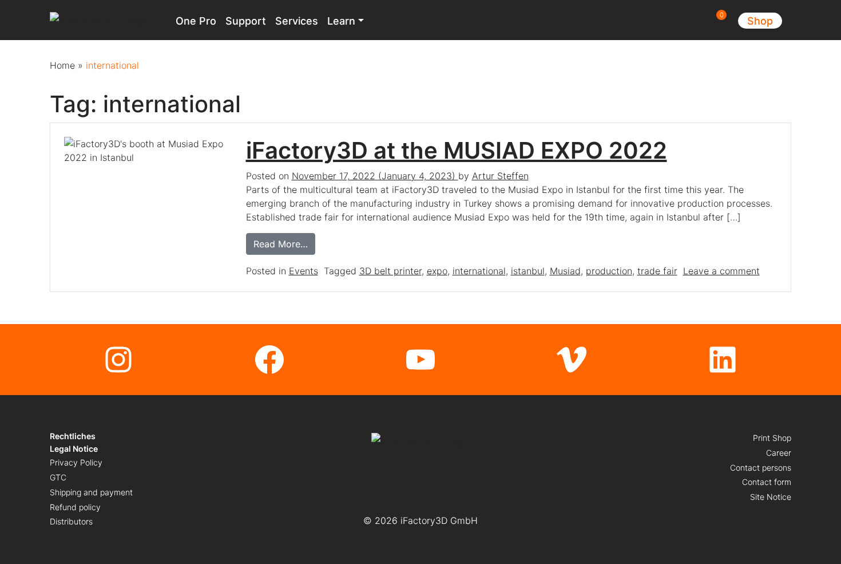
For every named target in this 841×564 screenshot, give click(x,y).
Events (303, 271)
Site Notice (770, 497)
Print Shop (772, 438)
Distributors (71, 521)
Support (245, 21)
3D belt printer (390, 271)
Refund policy (75, 507)
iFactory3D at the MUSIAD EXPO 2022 (456, 150)
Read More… (284, 244)
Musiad (565, 271)
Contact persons (760, 467)
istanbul (528, 271)
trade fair (657, 271)
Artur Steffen (500, 176)
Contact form (766, 482)
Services (296, 21)
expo (437, 271)
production (609, 271)
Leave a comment (721, 271)
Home (62, 65)
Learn (341, 21)
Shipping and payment (91, 492)
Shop (760, 21)
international (479, 271)
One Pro (196, 21)
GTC (58, 477)
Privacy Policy (76, 462)
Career (778, 452)
